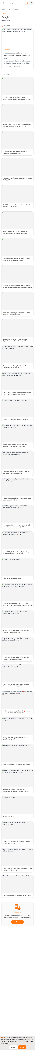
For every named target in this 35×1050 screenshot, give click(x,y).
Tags (9, 9)
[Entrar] (27, 3)
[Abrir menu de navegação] (3, 3)
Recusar (13, 1047)
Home (4, 9)
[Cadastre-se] (32, 3)
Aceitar (22, 1047)
